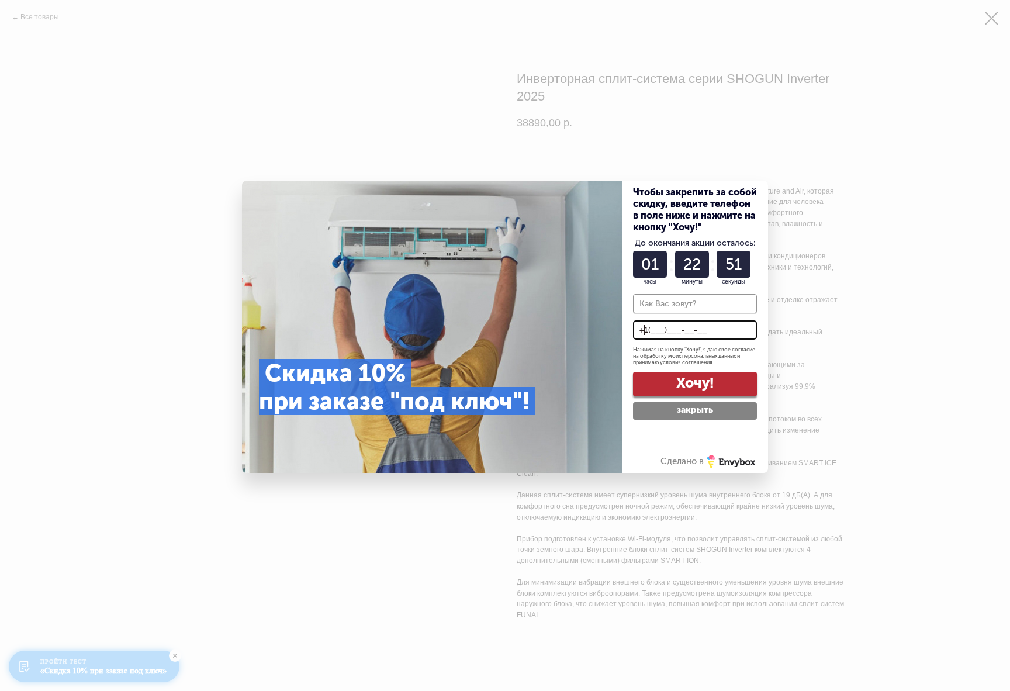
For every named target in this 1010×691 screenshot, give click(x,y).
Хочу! (695, 382)
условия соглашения (686, 362)
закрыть (695, 410)
